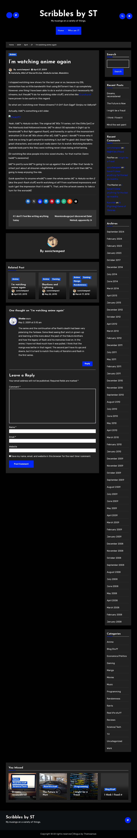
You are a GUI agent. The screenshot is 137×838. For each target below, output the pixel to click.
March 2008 (113, 607)
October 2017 (114, 260)
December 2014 (115, 267)
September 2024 (115, 232)
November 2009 (115, 465)
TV (108, 734)
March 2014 (113, 288)
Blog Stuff (112, 649)
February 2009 (114, 529)
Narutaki (111, 202)
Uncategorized (114, 741)
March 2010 (113, 437)
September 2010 (115, 395)
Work (109, 748)
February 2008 (114, 614)
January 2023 (114, 253)
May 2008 (112, 593)
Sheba (21, 318)
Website (13, 446)
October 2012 (114, 317)
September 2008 (115, 565)
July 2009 (112, 494)
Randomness (80, 285)
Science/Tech (114, 727)
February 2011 (114, 366)
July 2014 (112, 274)
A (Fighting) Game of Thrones (116, 206)
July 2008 (112, 579)
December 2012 (115, 309)
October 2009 (114, 473)
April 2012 (112, 324)
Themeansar (90, 834)
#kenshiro (63, 73)
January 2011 (114, 373)
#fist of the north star (31, 73)
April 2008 (112, 600)
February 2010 (114, 444)
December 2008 (115, 543)
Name (12, 427)
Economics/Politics (117, 656)
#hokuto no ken (50, 73)
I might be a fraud (116, 110)
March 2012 (113, 331)
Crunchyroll (85, 94)
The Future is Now (116, 103)
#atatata (15, 73)
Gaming (56, 279)
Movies (110, 677)
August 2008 (114, 572)
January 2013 (114, 302)
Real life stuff (114, 713)
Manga (77, 281)
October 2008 (114, 558)
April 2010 (112, 430)
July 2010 (112, 409)
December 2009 (115, 458)
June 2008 (112, 586)
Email (12, 437)
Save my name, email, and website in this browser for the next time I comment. (51, 456)
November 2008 (115, 551)
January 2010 (114, 451)
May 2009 (112, 508)
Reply (87, 364)
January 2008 (114, 621)
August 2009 (114, 487)
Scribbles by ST (69, 14)
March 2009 (113, 522)
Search (111, 54)
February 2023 (114, 246)
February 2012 (114, 338)
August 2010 (113, 402)
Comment (14, 387)
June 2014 (112, 281)
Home (61, 31)
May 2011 (111, 359)
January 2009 (114, 536)
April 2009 (112, 515)
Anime (13, 54)
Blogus (76, 834)
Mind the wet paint (116, 124)
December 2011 (115, 345)
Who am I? (73, 31)
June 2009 (112, 501)
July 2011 (112, 352)
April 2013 (112, 295)
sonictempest (23, 69)
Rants (110, 705)
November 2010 (115, 387)
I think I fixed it (115, 117)
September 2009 (115, 480)
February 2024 (114, 239)
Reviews (111, 720)
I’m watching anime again (40, 62)
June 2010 (112, 416)
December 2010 (115, 380)
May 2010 (112, 423)
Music (110, 684)
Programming (114, 691)
